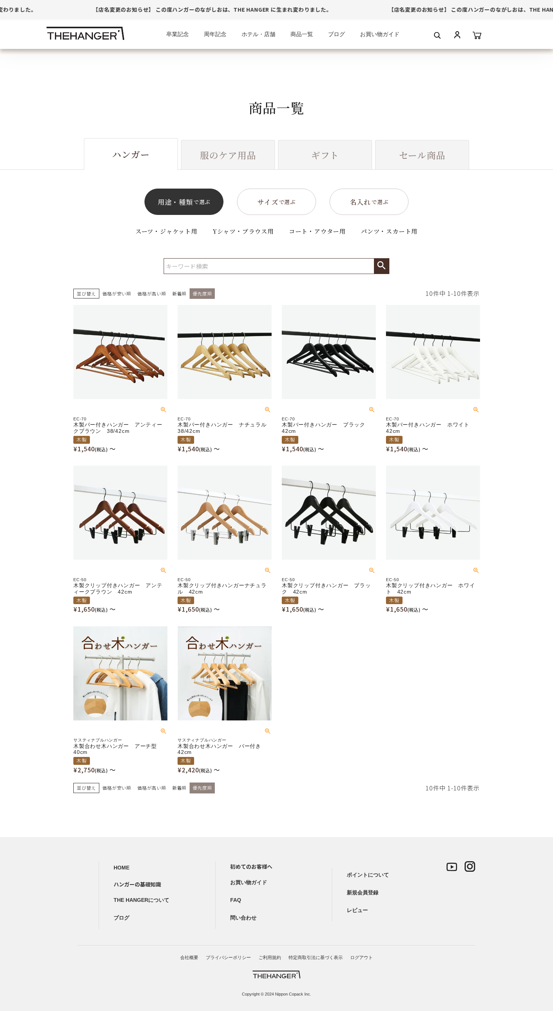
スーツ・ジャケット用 (166, 231)
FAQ (235, 900)
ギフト (325, 154)
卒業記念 (177, 34)
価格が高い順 (151, 293)
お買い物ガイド (380, 34)
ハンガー (130, 154)
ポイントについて (368, 875)
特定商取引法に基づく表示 (316, 957)
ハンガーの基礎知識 (137, 884)
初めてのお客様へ (251, 866)
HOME (121, 868)
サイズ (276, 202)
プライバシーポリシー (228, 957)
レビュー (357, 910)
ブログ (336, 34)
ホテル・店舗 (258, 34)
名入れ (369, 202)
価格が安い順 (116, 293)
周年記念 (215, 34)
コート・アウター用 (317, 231)
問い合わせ (243, 918)
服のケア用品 (228, 154)
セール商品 (422, 154)
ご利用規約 (269, 957)
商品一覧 (301, 34)
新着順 (179, 293)
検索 (381, 266)
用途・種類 (184, 202)
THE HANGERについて (141, 900)
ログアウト (361, 957)
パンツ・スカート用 (389, 231)
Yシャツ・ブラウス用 (243, 231)
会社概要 (189, 957)
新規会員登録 (362, 892)
